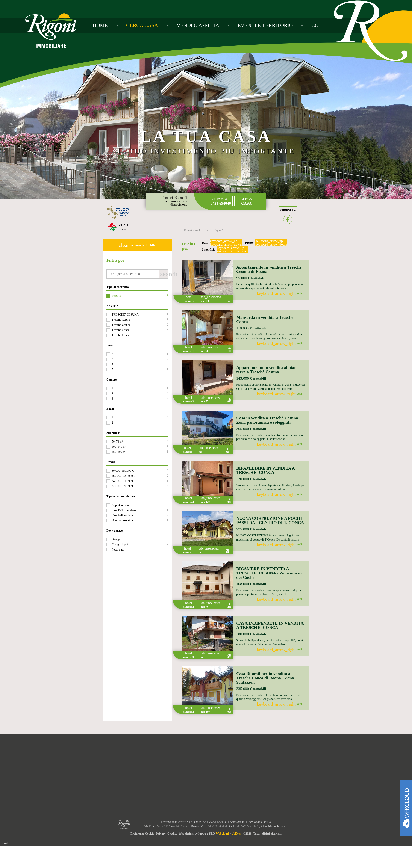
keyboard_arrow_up (223, 241)
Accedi (5, 843)
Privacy (161, 833)
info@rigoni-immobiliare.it (271, 826)
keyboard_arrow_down (226, 244)
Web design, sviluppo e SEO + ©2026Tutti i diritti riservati (230, 833)
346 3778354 (244, 826)
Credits (172, 833)
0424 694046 (220, 826)
